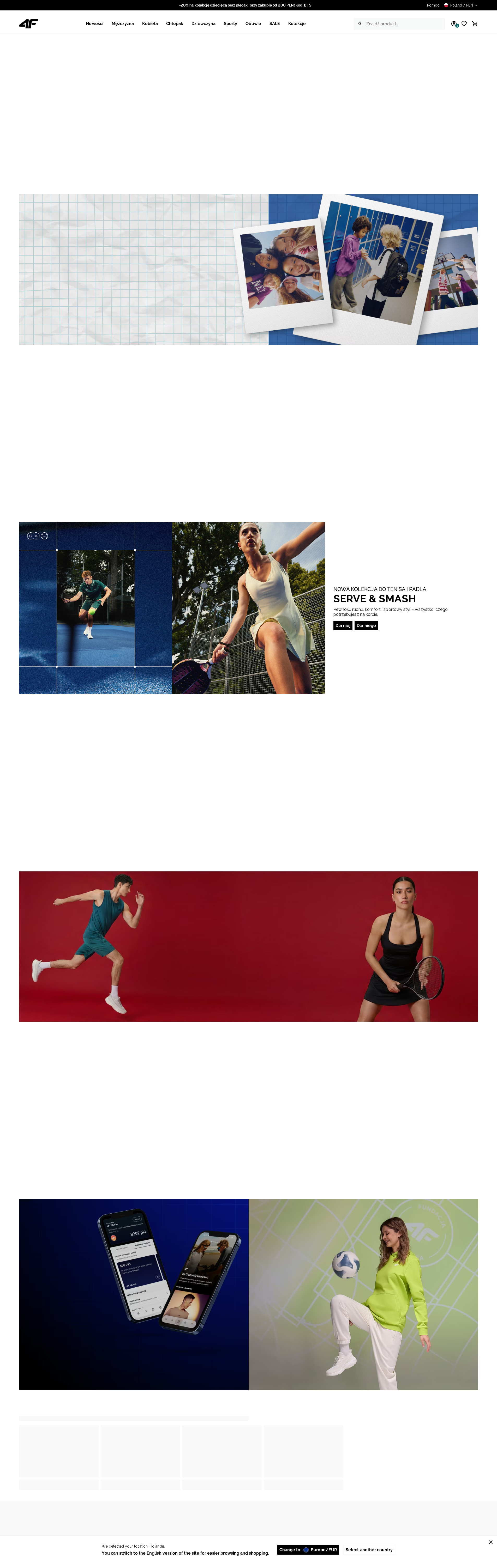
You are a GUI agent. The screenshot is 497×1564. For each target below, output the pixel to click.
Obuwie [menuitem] (253, 23)
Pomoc (433, 5)
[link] (248, 269)
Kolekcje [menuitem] (297, 23)
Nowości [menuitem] (94, 23)
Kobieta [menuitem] (150, 23)
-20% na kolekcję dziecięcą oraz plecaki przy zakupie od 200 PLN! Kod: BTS (245, 5)
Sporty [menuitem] (230, 23)
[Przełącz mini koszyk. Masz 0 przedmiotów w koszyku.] (472, 23)
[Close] (490, 1542)
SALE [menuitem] (275, 23)
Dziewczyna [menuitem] (203, 23)
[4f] (28, 23)
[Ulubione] (462, 24)
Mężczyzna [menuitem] (123, 23)
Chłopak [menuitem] (174, 23)
